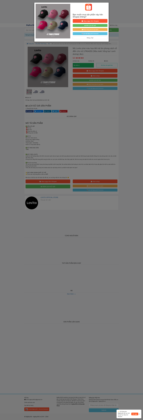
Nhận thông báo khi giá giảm (90, 29)
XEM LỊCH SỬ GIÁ (91, 25)
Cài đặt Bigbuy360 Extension (91, 33)
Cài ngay (134, 414)
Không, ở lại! (90, 38)
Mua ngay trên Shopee (91, 21)
